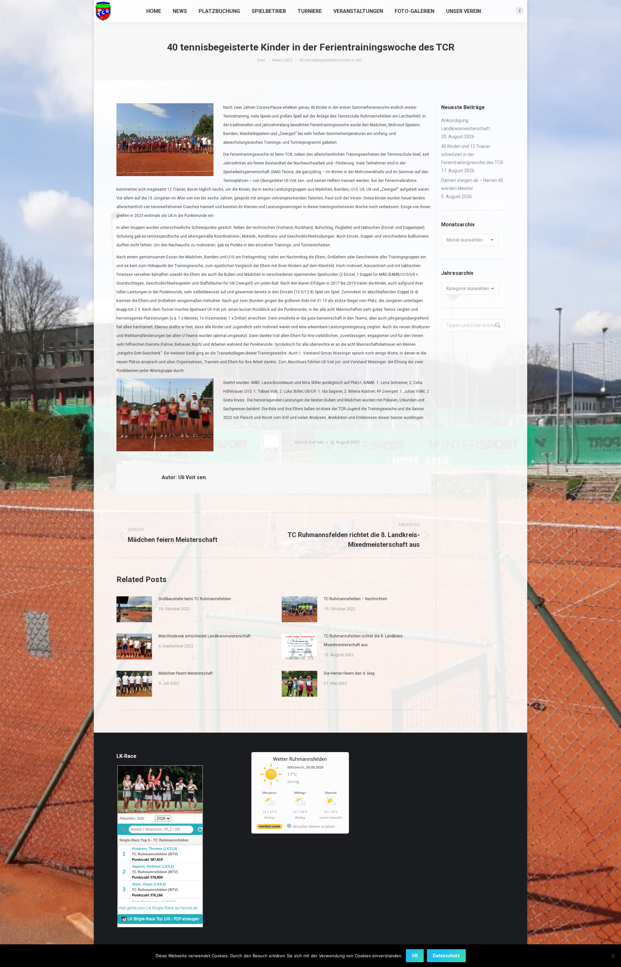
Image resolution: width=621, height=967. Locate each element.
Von (309, 442)
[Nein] (613, 955)
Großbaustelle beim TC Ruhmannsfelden (194, 599)
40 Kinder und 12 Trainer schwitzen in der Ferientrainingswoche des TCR (472, 154)
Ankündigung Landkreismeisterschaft (465, 124)
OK (415, 955)
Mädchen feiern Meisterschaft (185, 673)
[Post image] (134, 609)
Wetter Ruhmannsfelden (300, 759)
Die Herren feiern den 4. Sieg (349, 673)
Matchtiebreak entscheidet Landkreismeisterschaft (204, 636)
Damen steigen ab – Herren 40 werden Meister (472, 184)
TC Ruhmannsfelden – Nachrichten (355, 599)
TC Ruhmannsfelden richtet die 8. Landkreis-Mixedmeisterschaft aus (363, 640)
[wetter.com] (269, 827)
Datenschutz (446, 955)
